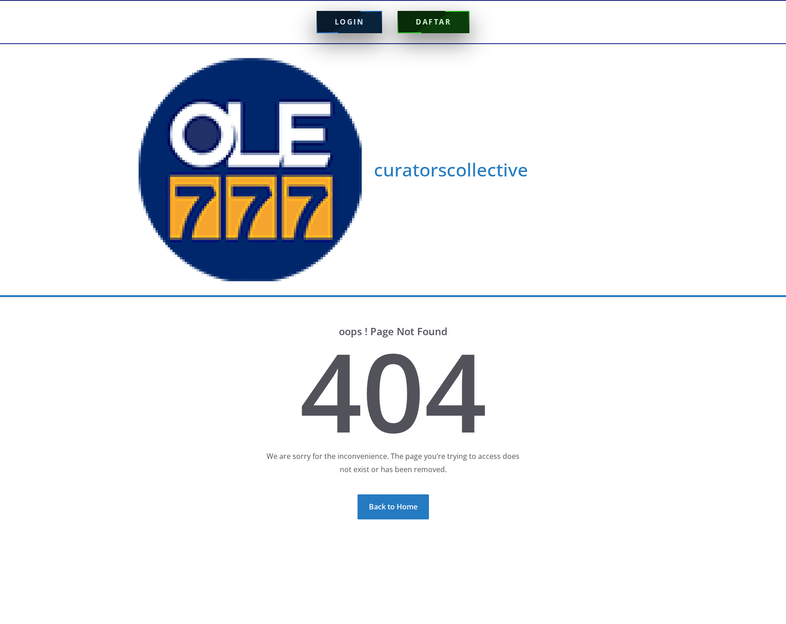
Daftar (433, 22)
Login (349, 22)
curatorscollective (451, 169)
